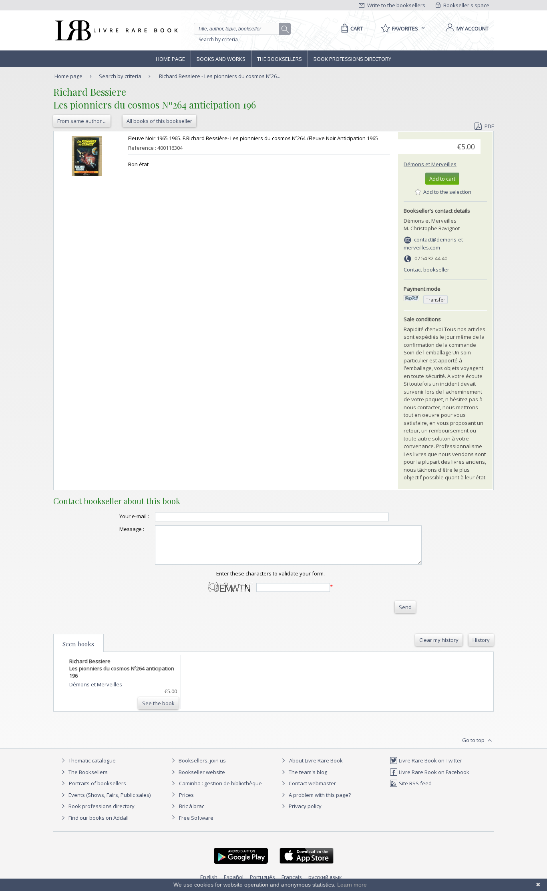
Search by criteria (218, 39)
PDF (489, 126)
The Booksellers (279, 58)
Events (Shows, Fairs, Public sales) (109, 794)
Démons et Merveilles (430, 164)
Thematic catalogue (91, 760)
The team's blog (307, 772)
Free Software (196, 817)
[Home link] (115, 30)
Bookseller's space (465, 5)
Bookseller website (201, 772)
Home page (170, 58)
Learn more (352, 884)
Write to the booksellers (395, 5)
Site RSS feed (415, 783)
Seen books (78, 644)
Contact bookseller (426, 269)
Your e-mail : (134, 516)
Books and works (221, 58)
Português (262, 877)
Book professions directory (352, 58)
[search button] (285, 29)
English (208, 877)
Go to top (474, 740)
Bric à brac (191, 806)
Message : (131, 529)
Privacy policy (305, 806)
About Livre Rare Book (316, 760)
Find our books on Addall (98, 817)
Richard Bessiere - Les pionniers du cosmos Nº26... (219, 76)
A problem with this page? (319, 794)
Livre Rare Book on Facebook (433, 772)
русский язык (325, 877)
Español (233, 877)
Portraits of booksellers (97, 783)
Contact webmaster (312, 783)
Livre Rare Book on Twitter (430, 760)
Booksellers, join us (201, 760)
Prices (186, 794)
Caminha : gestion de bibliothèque (220, 783)
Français (292, 877)
